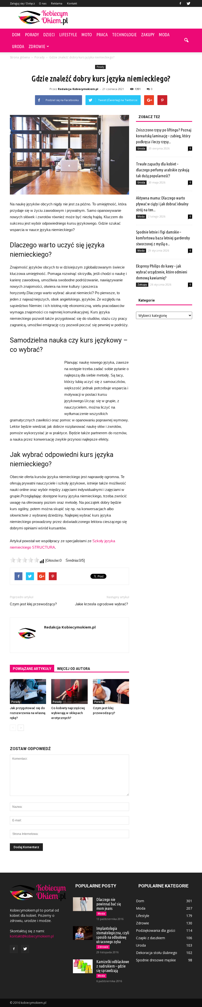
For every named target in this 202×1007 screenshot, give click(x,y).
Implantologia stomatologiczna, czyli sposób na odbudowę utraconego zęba (112, 935)
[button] (186, 40)
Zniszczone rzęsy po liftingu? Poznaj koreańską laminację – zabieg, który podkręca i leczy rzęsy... (163, 135)
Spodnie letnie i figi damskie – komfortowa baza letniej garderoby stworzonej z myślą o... (163, 238)
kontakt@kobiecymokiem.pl (32, 936)
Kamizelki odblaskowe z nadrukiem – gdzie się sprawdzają (112, 966)
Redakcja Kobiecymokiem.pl (78, 89)
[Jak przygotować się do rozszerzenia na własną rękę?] (28, 691)
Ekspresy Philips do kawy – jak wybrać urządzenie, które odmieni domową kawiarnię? (161, 272)
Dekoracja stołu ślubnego (156, 952)
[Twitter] (188, 3)
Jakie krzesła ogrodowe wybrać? (102, 604)
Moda (164, 34)
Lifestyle (68, 34)
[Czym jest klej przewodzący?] (111, 691)
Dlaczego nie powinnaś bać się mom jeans (108, 904)
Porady (32, 34)
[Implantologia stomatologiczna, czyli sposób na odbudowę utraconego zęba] (83, 933)
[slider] (24, 560)
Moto (87, 34)
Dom (16, 34)
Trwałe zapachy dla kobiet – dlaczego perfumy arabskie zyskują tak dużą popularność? (162, 170)
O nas (42, 3)
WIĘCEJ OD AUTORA (73, 669)
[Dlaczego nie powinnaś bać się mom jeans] (83, 904)
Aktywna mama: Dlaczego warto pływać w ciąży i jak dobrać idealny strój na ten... (162, 204)
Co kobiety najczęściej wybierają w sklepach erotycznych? (68, 713)
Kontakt (72, 3)
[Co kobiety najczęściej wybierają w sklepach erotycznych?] (69, 691)
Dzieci (49, 34)
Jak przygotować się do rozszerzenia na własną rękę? (27, 713)
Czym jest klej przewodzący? (33, 604)
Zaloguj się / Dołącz (22, 3)
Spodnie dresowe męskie (156, 960)
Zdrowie (37, 46)
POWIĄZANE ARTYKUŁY (32, 669)
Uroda (18, 46)
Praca (102, 34)
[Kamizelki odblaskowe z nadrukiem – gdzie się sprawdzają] (83, 966)
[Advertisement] (134, 17)
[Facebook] (180, 3)
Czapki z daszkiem (150, 937)
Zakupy (147, 34)
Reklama (56, 3)
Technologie (124, 34)
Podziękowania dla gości (155, 930)
